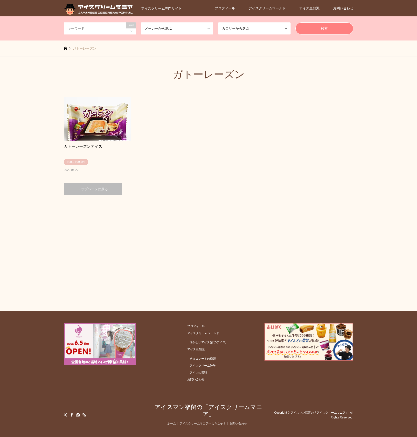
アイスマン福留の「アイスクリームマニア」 (208, 410)
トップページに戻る (92, 189)
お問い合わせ (343, 8)
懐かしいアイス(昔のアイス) (208, 342)
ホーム (171, 423)
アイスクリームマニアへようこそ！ (203, 423)
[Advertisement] (208, 241)
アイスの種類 (198, 372)
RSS (84, 415)
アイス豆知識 (309, 8)
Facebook (71, 415)
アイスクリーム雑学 (203, 365)
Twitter (65, 415)
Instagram (78, 415)
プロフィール (225, 8)
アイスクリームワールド (267, 8)
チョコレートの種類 (203, 358)
